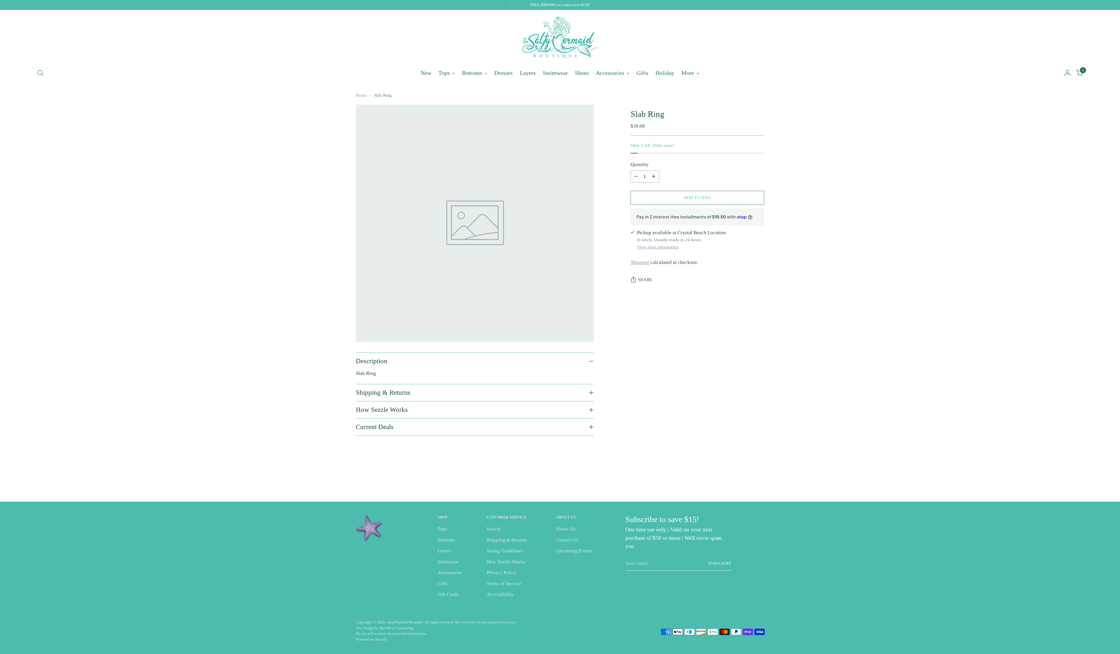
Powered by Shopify (372, 639)
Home (361, 95)
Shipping (640, 262)
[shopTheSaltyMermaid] (560, 38)
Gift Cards (448, 594)
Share (645, 280)
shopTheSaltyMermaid (405, 622)
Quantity (640, 164)
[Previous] (510, 5)
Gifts (443, 583)
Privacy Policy (502, 572)
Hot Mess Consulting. (397, 628)
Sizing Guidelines (505, 550)
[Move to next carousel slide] (759, 481)
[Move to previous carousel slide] (746, 482)
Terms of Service (504, 583)
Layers (445, 550)
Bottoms (446, 540)
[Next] (609, 5)
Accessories (450, 572)
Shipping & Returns (507, 540)
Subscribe (720, 563)
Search (494, 529)
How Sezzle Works (506, 562)
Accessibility (500, 594)
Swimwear (448, 562)
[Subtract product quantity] (636, 176)
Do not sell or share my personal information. (391, 633)
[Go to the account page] (1067, 73)
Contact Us (567, 540)
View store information (658, 247)
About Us (565, 529)
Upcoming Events (574, 550)
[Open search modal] (40, 73)
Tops (442, 529)
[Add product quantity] (653, 176)
